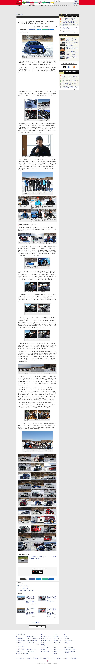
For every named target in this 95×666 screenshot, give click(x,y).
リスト (27, 29)
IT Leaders (19, 642)
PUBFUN (65, 642)
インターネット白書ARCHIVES (22, 653)
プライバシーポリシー (52, 658)
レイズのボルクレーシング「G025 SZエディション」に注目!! (72, 57)
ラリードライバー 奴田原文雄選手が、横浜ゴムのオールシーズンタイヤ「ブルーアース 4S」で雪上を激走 (51, 599)
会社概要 (58, 658)
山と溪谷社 (43, 644)
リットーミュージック (46, 636)
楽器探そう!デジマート (47, 638)
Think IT (18, 636)
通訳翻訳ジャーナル (57, 640)
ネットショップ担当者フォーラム (34, 638)
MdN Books (56, 647)
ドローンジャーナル (20, 644)
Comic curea (67, 638)
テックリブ (55, 651)
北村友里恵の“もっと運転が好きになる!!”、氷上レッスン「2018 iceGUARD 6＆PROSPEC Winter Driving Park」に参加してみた (51, 612)
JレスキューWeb (57, 642)
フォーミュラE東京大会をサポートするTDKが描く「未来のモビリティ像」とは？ (72, 53)
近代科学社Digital (46, 651)
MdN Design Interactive (58, 649)
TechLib (55, 653)
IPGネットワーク (67, 645)
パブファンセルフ (68, 643)
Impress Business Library (32, 640)
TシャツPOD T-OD (46, 640)
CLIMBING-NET (45, 647)
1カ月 (76, 16)
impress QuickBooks (68, 640)
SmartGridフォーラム (32, 636)
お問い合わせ (29, 658)
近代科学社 (43, 649)
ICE (64, 634)
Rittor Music (43, 634)
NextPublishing (31, 651)
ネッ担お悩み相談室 (20, 646)
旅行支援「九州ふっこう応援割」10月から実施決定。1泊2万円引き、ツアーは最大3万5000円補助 (70, 87)
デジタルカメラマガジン (21, 649)
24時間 (66, 16)
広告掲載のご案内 (36, 658)
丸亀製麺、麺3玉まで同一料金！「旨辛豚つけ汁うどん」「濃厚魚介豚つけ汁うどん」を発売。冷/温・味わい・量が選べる (70, 81)
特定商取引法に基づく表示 (74, 658)
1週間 (72, 16)
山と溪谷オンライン (46, 645)
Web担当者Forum (20, 638)
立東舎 (44, 642)
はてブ (39, 29)
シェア (33, 29)
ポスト (23, 29)
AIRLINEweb (56, 636)
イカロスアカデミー (57, 644)
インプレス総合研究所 (21, 640)
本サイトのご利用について (20, 658)
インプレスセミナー (31, 642)
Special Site (65, 35)
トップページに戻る (37, 626)
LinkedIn (52, 29)
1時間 (62, 16)
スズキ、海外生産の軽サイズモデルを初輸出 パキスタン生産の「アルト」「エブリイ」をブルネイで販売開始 (70, 19)
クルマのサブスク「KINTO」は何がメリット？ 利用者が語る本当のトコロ (72, 39)
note (45, 29)
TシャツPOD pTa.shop (69, 647)
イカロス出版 (55, 634)
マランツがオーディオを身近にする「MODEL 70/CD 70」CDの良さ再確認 (72, 44)
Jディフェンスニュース (58, 638)
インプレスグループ (64, 658)
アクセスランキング (67, 14)
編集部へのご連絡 (43, 658)
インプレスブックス (31, 649)
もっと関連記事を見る (36, 622)
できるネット (19, 651)
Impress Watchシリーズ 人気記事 (70, 71)
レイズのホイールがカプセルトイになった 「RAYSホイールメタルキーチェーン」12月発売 (70, 22)
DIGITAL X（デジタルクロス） (33, 644)
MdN (53, 646)
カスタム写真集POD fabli (70, 649)
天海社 (66, 636)
